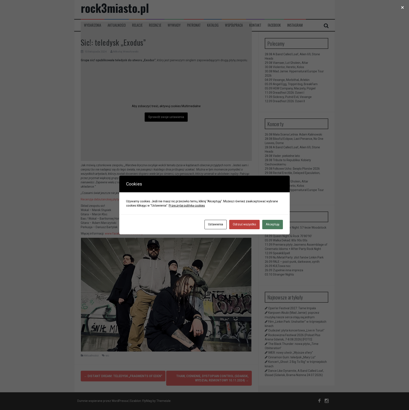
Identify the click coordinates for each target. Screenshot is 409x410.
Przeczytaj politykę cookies (187, 205)
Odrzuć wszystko (244, 224)
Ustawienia (215, 224)
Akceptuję (272, 224)
